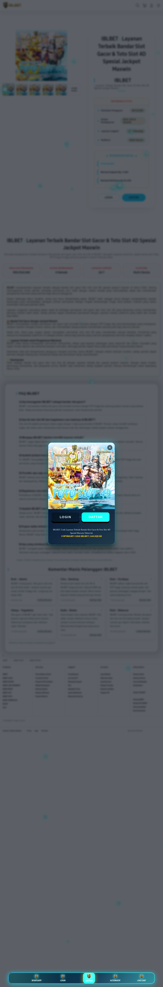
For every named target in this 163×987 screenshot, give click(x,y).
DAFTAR (96, 517)
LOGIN (65, 517)
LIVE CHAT (141, 980)
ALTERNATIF (115, 980)
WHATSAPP (36, 980)
